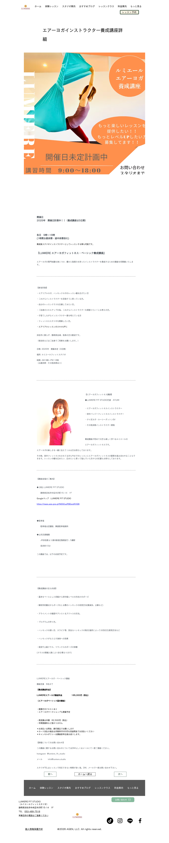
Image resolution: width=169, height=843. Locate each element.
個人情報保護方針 (34, 829)
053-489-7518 (32, 812)
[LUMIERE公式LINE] (130, 820)
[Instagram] (120, 820)
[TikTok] (110, 820)
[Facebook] (140, 820)
